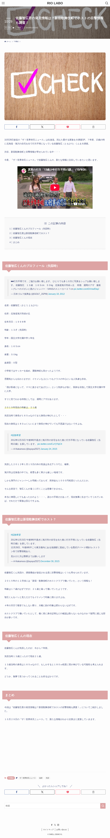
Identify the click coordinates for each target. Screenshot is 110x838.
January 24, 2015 (49, 449)
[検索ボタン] (107, 3)
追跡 (40, 778)
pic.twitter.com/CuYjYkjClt (49, 444)
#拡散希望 (16, 435)
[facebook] (52, 825)
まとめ (16, 242)
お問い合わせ (61, 830)
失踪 (47, 778)
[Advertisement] (55, 744)
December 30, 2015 (50, 561)
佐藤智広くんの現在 (22, 238)
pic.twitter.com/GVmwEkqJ (86, 289)
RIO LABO (55, 3)
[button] (16, 126)
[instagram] (58, 825)
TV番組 (18, 28)
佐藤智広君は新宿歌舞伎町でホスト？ (31, 233)
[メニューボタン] (3, 3)
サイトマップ (48, 830)
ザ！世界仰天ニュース (28, 778)
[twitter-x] (55, 825)
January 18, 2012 (56, 294)
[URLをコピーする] (93, 126)
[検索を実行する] (103, 806)
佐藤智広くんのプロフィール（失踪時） (32, 229)
